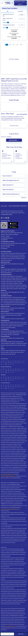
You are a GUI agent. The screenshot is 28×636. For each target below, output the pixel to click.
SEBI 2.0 (8, 352)
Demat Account (18, 322)
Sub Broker (23, 324)
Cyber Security (4, 354)
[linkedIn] (8, 218)
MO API (19, 292)
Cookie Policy (19, 343)
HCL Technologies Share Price (8, 302)
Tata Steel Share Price (17, 297)
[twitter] (4, 218)
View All (23, 197)
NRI (4, 325)
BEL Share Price (21, 304)
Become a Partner (5, 313)
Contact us (3, 318)
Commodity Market (12, 264)
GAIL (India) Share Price (18, 299)
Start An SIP (20, 634)
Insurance (9, 260)
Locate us (12, 318)
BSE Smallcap (20, 269)
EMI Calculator (10, 281)
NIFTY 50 (3, 269)
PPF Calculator (10, 285)
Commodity (9, 325)
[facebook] (1, 218)
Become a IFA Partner (6, 315)
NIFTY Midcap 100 (16, 271)
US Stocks (17, 255)
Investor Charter (5, 350)
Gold (2, 325)
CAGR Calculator (16, 279)
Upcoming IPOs (4, 253)
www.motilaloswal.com (10, 626)
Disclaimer (12, 343)
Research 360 (4, 292)
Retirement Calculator (21, 278)
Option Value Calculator (12, 288)
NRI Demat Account (21, 253)
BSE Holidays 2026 (14, 331)
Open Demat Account (20, 1)
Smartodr (3, 352)
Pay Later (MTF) (11, 258)
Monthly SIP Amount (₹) (8, 15)
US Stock (18, 324)
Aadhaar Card (11, 338)
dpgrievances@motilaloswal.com (8, 476)
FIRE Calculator (22, 288)
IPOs (7, 324)
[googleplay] (13, 227)
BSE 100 (2, 272)
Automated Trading (10, 327)
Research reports (5, 308)
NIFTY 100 (23, 271)
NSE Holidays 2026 (5, 331)
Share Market (4, 264)
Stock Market (11, 322)
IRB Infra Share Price (20, 301)
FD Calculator (11, 276)
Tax (2, 338)
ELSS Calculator (17, 285)
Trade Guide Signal (12, 292)
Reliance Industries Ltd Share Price (9, 304)
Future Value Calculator (12, 283)
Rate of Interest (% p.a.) (8, 19)
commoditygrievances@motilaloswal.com (10, 509)
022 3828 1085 (4, 239)
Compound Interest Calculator (8, 278)
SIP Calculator (4, 276)
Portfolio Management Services (17, 256)
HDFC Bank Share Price (6, 297)
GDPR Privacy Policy (14, 350)
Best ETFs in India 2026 (13, 334)
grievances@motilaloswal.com (8, 474)
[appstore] (13, 223)
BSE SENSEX (8, 269)
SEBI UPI (20, 4)
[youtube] (6, 218)
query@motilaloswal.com (7, 238)
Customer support (20, 318)
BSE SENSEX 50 (8, 272)
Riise (23, 292)
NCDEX (9, 341)
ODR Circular (13, 352)
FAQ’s (8, 318)
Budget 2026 (4, 322)
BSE (1, 341)
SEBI (6, 341)
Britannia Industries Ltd (21, 302)
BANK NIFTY (14, 269)
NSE (4, 341)
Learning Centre (14, 308)
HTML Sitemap (12, 354)
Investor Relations (5, 343)
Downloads (22, 350)
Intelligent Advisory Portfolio (7, 255)
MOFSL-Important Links (17, 341)
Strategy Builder (4, 294)
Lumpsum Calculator (6, 279)
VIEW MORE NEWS (13, 140)
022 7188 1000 (4, 248)
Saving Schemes (20, 338)
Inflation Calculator (20, 287)
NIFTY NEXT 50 (8, 271)
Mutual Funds (12, 253)
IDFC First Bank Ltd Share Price (8, 301)
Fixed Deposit (4, 258)
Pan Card (5, 338)
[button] (16, 15)
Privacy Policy (20, 352)
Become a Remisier (16, 315)
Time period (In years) (9, 25)
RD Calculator (18, 276)
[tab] (6, 45)
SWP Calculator (17, 281)
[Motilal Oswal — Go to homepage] (6, 3)
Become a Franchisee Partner (17, 313)
